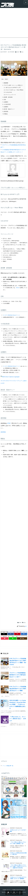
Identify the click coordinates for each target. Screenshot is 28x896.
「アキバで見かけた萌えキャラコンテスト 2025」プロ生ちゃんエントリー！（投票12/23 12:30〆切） (18, 866)
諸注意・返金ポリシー (8, 109)
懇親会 (5, 114)
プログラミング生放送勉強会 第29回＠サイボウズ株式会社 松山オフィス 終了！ (17, 675)
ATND (8, 423)
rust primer (8, 92)
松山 (22, 52)
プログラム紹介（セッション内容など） (12, 85)
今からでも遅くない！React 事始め (13, 90)
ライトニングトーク (10, 94)
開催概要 (5, 83)
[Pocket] (5, 638)
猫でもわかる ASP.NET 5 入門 (12, 87)
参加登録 (5, 111)
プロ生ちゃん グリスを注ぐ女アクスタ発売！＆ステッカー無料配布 (18, 877)
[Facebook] (11, 634)
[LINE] (13, 638)
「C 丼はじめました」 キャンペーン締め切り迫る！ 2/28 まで (17, 718)
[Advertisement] (14, 23)
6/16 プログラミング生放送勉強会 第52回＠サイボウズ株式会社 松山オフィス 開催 (17, 688)
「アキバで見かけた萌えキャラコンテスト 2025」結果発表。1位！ (18, 842)
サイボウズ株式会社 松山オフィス (11, 315)
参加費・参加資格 (7, 97)
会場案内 (5, 102)
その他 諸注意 (6, 104)
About (17, 287)
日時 (4, 99)
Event (18, 52)
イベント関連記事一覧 (7, 765)
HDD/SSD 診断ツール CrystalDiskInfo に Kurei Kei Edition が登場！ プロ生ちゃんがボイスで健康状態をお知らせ (17, 704)
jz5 (26, 626)
